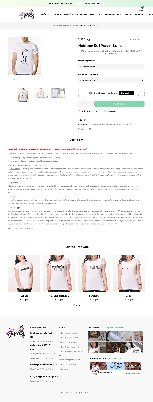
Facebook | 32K (106, 358)
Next (140, 39)
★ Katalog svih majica (68, 333)
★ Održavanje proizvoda (69, 359)
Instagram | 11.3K (106, 327)
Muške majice (95, 124)
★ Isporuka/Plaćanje (67, 364)
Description (76, 139)
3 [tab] (79, 305)
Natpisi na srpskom (110, 124)
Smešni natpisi (69, 25)
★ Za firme (63, 369)
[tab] (76, 139)
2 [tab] (76, 305)
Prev (134, 39)
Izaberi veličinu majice (88, 74)
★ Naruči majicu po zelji (69, 338)
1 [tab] (74, 305)
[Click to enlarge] (13, 79)
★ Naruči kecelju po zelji (69, 347)
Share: (81, 129)
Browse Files (126, 93)
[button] (90, 3)
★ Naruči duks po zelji (68, 342)
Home (55, 25)
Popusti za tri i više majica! (61, 3)
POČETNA (45, 14)
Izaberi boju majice (86, 60)
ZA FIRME (139, 14)
